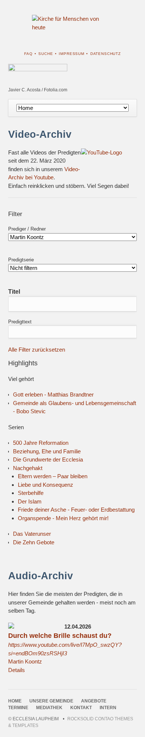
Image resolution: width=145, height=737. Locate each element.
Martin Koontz (25, 661)
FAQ (28, 54)
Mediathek (49, 707)
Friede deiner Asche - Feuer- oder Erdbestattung (76, 509)
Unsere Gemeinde (51, 701)
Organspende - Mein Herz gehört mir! (63, 518)
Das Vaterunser (32, 534)
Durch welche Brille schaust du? (60, 635)
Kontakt (81, 707)
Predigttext (20, 322)
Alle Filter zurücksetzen (36, 349)
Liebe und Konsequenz (45, 485)
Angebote (93, 701)
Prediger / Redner (27, 229)
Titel (14, 291)
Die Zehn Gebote (33, 542)
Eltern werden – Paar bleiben (52, 476)
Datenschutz (105, 54)
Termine (18, 707)
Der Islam (30, 501)
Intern (108, 707)
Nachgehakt (27, 468)
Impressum (71, 54)
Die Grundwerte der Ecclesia (48, 459)
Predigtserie (21, 259)
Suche (45, 54)
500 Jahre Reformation (40, 443)
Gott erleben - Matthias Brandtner (53, 394)
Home (15, 701)
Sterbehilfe (31, 493)
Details (16, 670)
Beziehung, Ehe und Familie (47, 451)
